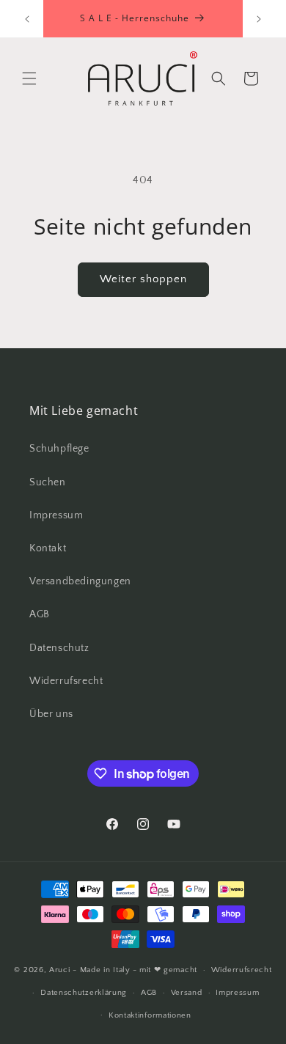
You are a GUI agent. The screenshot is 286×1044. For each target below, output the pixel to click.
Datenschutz (59, 648)
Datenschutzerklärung (83, 992)
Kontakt (47, 548)
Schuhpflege (59, 449)
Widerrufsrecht (66, 681)
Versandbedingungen (80, 581)
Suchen (47, 482)
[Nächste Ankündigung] (259, 19)
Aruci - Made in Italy (90, 970)
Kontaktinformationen (150, 1015)
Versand (186, 992)
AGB (39, 614)
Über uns (51, 714)
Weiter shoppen (143, 279)
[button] (29, 78)
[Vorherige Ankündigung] (27, 19)
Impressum (56, 515)
